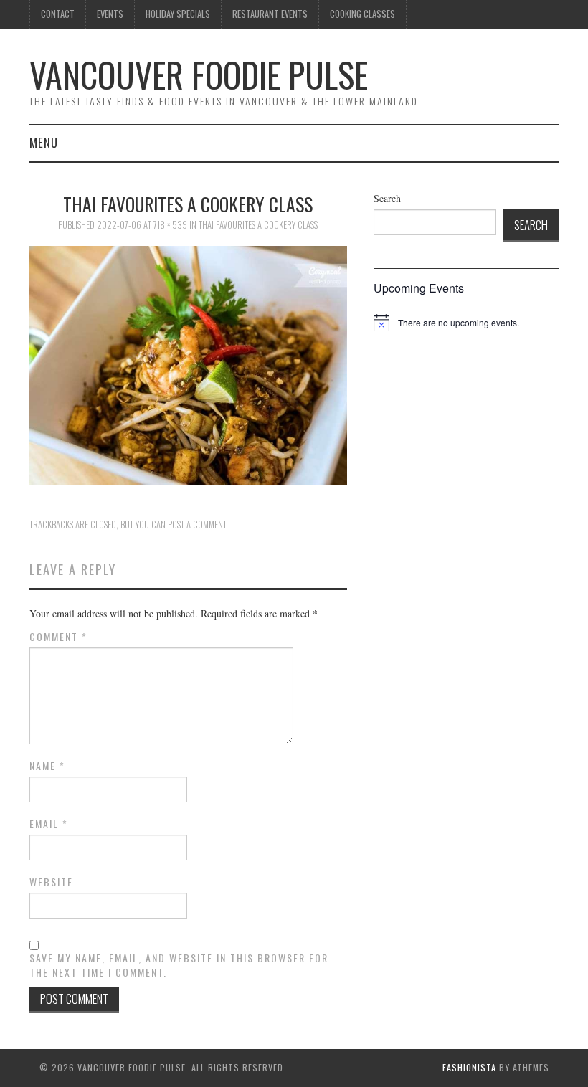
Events (110, 14)
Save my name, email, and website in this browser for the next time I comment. (178, 965)
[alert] (458, 323)
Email (48, 824)
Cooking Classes (362, 14)
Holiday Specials (178, 14)
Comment (58, 637)
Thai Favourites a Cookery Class (258, 225)
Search (387, 198)
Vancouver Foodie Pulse (198, 74)
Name (47, 766)
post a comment (197, 524)
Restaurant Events (270, 14)
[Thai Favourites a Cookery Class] (188, 364)
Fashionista (469, 1067)
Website (51, 882)
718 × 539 (170, 225)
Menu (43, 142)
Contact (58, 14)
